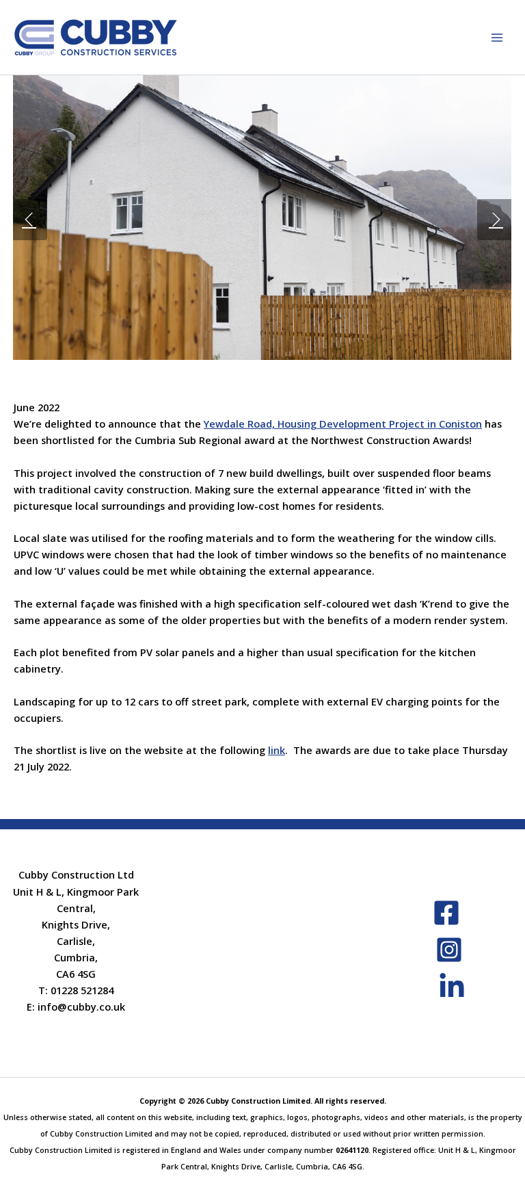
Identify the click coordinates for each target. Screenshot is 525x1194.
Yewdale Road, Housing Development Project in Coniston (343, 423)
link (276, 750)
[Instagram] (449, 949)
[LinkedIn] (451, 986)
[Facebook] (446, 912)
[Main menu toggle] (497, 37)
